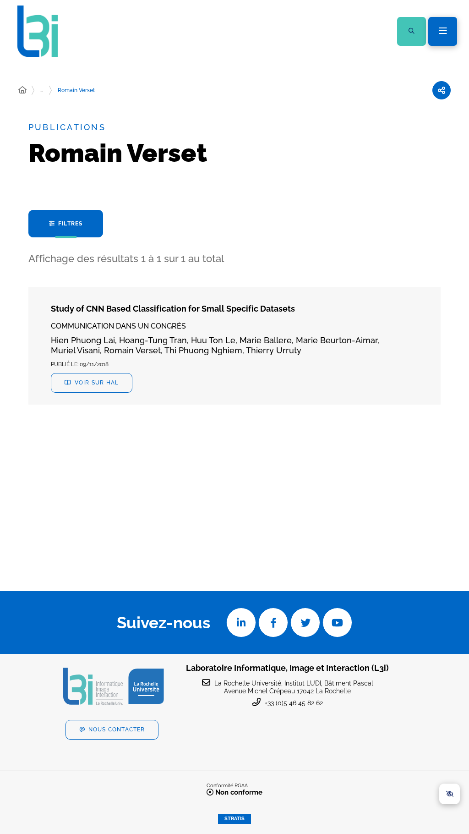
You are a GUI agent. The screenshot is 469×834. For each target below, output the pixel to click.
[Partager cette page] (441, 90)
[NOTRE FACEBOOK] (273, 622)
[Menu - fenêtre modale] (442, 31)
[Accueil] (22, 90)
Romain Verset (76, 90)
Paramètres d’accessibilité (449, 794)
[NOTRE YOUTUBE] (337, 622)
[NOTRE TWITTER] (305, 622)
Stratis (234, 819)
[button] (411, 31)
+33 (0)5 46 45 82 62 (294, 703)
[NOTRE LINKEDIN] (241, 622)
